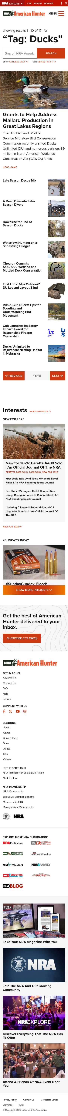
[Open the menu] (61, 13)
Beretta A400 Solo (17, 472)
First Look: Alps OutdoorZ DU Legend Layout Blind (21, 286)
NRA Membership (13, 792)
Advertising (9, 678)
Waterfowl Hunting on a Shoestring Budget (20, 244)
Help (5, 694)
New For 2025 (13, 419)
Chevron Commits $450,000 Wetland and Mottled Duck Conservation (22, 267)
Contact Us (9, 683)
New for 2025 (11, 526)
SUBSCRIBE (22, 638)
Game (13, 167)
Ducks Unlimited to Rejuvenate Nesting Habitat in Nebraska (22, 350)
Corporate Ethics (49, 1099)
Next (58, 376)
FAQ (5, 688)
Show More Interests (40, 590)
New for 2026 (50, 472)
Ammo (6, 733)
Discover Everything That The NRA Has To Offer (33, 1035)
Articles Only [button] (17, 61)
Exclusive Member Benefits (19, 797)
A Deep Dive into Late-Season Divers (19, 203)
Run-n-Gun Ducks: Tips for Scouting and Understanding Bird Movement (22, 310)
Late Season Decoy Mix (19, 180)
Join (28, 3)
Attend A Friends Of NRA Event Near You (31, 1083)
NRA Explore (10, 778)
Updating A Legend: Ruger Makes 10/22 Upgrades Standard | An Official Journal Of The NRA (32, 511)
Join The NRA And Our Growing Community (27, 988)
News (6, 167)
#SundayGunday (16, 540)
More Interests (38, 411)
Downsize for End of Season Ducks (17, 224)
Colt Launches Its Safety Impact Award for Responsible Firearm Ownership (20, 331)
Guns (6, 743)
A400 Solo (35, 472)
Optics (6, 749)
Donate (48, 3)
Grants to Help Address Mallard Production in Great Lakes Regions (30, 120)
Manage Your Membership (18, 807)
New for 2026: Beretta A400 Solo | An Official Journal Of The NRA (34, 465)
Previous (15, 376)
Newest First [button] (45, 61)
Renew (38, 3)
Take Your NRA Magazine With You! (30, 941)
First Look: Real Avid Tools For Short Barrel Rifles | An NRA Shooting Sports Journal (32, 481)
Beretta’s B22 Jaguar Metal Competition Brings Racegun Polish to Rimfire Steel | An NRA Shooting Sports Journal (32, 495)
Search (51, 53)
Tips (5, 754)
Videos (7, 759)
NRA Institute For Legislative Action (23, 773)
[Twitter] (66, 3)
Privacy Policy (10, 1099)
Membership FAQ (13, 802)
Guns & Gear (10, 738)
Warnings (7, 1105)
